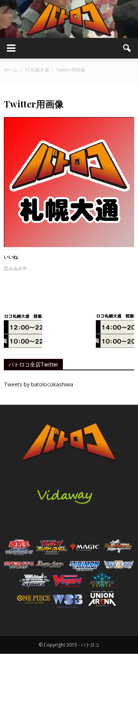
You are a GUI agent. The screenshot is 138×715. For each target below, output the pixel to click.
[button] (127, 48)
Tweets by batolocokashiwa (38, 384)
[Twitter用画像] (69, 245)
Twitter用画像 (34, 104)
